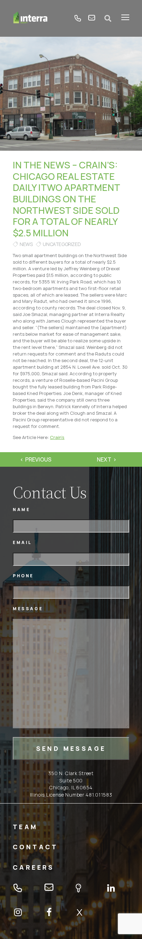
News (26, 244)
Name (21, 509)
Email (22, 542)
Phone (23, 576)
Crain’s (57, 437)
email (91, 18)
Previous (38, 459)
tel (77, 18)
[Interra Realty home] (30, 18)
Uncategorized (62, 244)
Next (104, 459)
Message (28, 609)
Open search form (108, 18)
